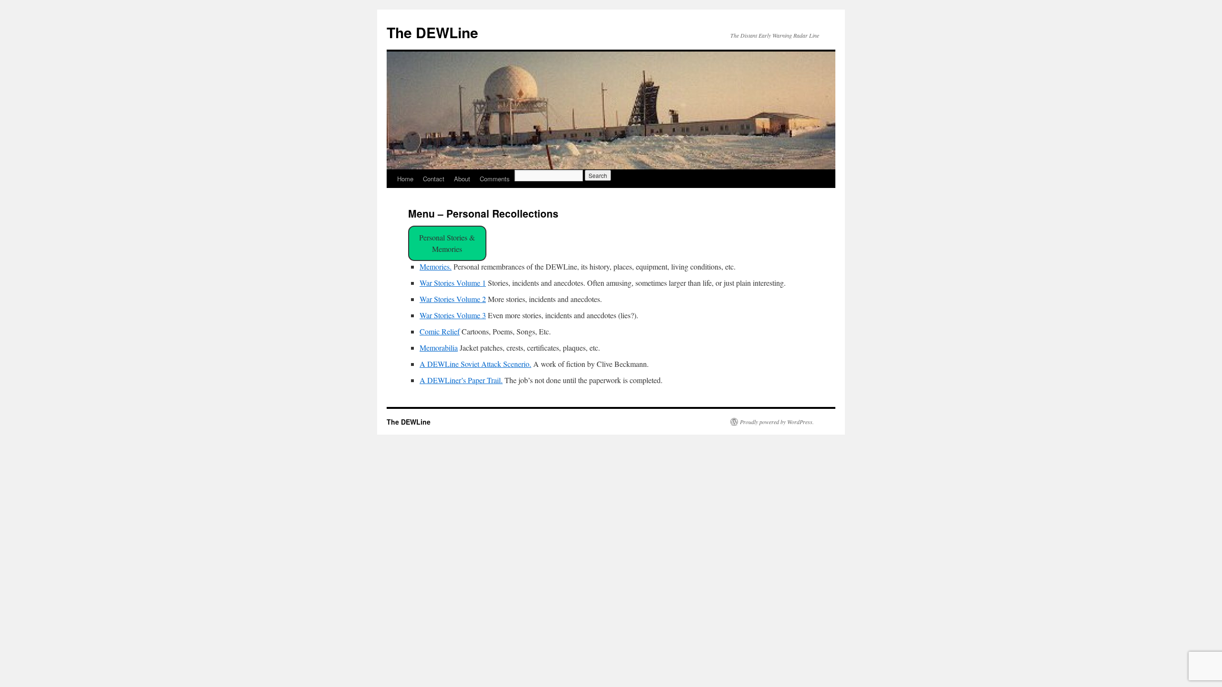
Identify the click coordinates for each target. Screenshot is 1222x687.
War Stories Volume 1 (453, 283)
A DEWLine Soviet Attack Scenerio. (475, 364)
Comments (495, 178)
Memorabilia (439, 348)
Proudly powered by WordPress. (777, 422)
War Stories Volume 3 (453, 315)
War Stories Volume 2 (453, 299)
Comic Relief (440, 331)
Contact (433, 178)
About (462, 178)
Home (405, 178)
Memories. (436, 266)
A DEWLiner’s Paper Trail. (461, 380)
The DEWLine (432, 32)
